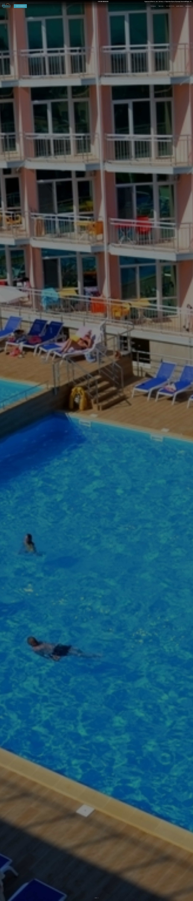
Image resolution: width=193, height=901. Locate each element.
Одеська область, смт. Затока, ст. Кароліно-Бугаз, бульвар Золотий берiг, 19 (167, 1)
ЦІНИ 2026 (179, 6)
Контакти (188, 6)
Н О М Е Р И (169, 6)
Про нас (161, 6)
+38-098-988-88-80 (103, 1)
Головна (153, 6)
